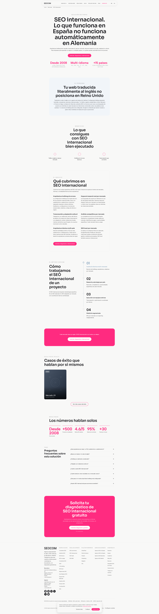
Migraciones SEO (62, 571)
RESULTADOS (79, 3)
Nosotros (109, 550)
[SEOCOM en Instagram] (51, 591)
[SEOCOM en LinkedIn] (45, 591)
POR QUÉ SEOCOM (92, 3)
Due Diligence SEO (63, 574)
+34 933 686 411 (47, 577)
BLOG (85, 3)
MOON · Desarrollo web (97, 601)
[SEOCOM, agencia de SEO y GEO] (47, 3)
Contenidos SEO (62, 561)
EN (114, 3)
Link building (62, 566)
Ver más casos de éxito (79, 404)
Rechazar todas (79, 609)
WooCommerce (85, 553)
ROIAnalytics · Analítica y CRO (86, 601)
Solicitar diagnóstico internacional (79, 55)
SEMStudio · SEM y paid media (74, 601)
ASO (60, 589)
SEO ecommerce (73, 550)
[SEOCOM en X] (54, 591)
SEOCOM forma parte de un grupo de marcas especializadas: (55, 601)
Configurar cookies (110, 608)
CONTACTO (104, 3)
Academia (110, 555)
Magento (83, 561)
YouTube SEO (62, 586)
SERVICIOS (63, 3)
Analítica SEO (62, 581)
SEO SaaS (72, 555)
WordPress (84, 550)
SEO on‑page (62, 558)
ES (111, 3)
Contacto (109, 575)
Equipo (109, 553)
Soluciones (50, 7)
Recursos (109, 561)
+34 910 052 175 (47, 587)
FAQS (99, 3)
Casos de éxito (111, 568)
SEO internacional (73, 553)
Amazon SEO (62, 583)
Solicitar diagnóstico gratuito (79, 527)
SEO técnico (61, 555)
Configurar (87, 609)
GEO (60, 563)
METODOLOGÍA (72, 3)
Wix (82, 563)
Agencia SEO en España (100, 550)
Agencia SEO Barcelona (100, 555)
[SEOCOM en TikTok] (45, 594)
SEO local (61, 568)
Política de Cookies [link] (87, 606)
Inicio (45, 7)
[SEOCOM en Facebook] (48, 591)
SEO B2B (71, 558)
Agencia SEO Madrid (99, 558)
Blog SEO (110, 558)
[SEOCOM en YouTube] (48, 594)
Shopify (83, 555)
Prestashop (84, 558)
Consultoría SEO (62, 550)
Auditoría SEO (62, 553)
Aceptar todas (96, 609)
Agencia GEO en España (100, 553)
